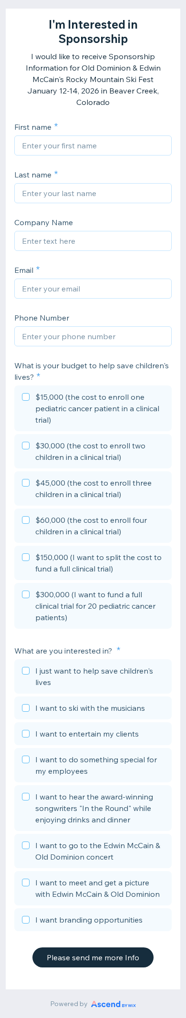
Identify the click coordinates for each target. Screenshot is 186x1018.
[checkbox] (93, 409)
